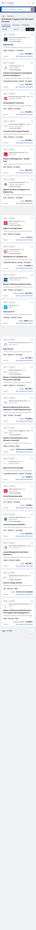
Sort (15, 29)
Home (3, 16)
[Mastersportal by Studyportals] (8, 3)
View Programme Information (24, 56)
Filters (31, 29)
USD (3, 29)
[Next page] (31, 630)
